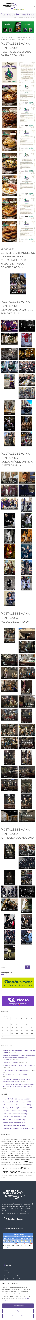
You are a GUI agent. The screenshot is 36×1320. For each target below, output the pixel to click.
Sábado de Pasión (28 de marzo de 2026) (17, 1105)
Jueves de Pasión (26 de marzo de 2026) (16, 1099)
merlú (17, 1155)
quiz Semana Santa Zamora (20, 1159)
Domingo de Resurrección (20, 1147)
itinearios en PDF (21, 1149)
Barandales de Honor (19, 1139)
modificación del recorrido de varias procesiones (13, 1157)
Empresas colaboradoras (12, 1276)
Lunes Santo (10, 1155)
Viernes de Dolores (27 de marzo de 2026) (17, 1102)
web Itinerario (28, 1175)
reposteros (31, 1159)
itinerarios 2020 (10, 1151)
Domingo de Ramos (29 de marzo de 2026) (17, 1108)
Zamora (3, 1177)
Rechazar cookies (18, 1316)
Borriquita (27, 1139)
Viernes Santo (9, 1175)
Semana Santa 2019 (18, 1162)
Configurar (18, 1311)
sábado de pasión (25, 1172)
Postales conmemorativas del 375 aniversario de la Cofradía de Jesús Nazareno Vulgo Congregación (19, 1057)
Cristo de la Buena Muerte (24, 1145)
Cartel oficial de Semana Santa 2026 (15, 1075)
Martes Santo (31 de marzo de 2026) (15, 1114)
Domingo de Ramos (6, 1147)
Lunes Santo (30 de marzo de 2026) (15, 1111)
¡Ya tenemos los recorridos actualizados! (16, 1070)
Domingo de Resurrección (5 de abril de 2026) (18, 1128)
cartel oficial (23, 1141)
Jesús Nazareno (27, 1153)
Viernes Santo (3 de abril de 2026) (14, 1122)
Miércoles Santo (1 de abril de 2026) (14, 1117)
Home (6, 1270)
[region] (18, 1300)
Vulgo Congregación (20, 1175)
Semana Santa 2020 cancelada (14, 1164)
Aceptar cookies (18, 1305)
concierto (22, 1143)
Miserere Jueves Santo (25, 1155)
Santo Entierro (4, 1162)
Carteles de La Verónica (11, 1062)
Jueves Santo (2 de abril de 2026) (14, 1120)
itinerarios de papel (7, 1153)
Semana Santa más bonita (10, 1168)
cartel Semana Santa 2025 (13, 1143)
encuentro (8, 1149)
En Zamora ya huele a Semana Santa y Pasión (18, 1065)
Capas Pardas (14, 1141)
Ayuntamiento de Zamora (7, 1139)
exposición (13, 1149)
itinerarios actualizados (22, 1151)
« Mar (2, 1041)
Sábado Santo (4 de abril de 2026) (14, 1125)
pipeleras (10, 1159)
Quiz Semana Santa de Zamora (14, 1279)
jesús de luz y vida (18, 1153)
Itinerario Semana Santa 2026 (13, 1273)
